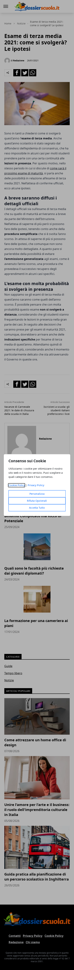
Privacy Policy (36, 485)
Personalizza (37, 493)
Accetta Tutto (37, 507)
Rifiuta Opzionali (37, 500)
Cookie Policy (16, 485)
